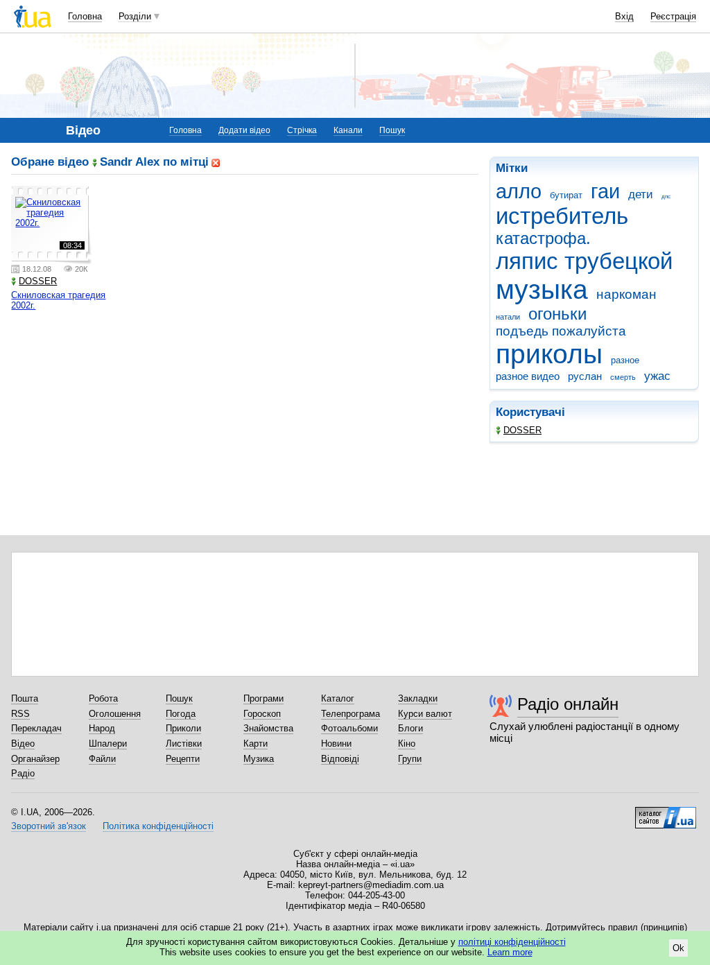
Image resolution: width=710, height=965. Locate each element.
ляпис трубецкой (584, 261)
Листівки (184, 743)
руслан (585, 376)
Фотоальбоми (349, 728)
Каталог (337, 698)
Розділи (135, 16)
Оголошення (115, 713)
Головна (85, 16)
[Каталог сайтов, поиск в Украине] (665, 812)
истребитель (562, 216)
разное (625, 360)
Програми (263, 698)
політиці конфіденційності (512, 942)
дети (640, 194)
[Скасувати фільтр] (216, 161)
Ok (678, 948)
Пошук (392, 130)
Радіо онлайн (567, 704)
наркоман (626, 294)
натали (508, 317)
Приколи (183, 728)
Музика (258, 759)
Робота (103, 698)
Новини (336, 743)
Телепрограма (350, 713)
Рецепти (183, 759)
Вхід (624, 16)
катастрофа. (543, 238)
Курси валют (425, 713)
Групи (410, 759)
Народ (102, 728)
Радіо (23, 773)
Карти (255, 743)
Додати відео (244, 130)
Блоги (410, 728)
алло (519, 191)
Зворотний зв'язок (48, 826)
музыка (542, 289)
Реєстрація (673, 16)
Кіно (406, 743)
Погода (181, 713)
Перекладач (36, 728)
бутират (566, 195)
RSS (20, 713)
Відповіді (340, 759)
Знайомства (268, 728)
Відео (23, 743)
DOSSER (522, 430)
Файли (102, 759)
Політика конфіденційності (158, 826)
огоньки (557, 314)
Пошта (24, 698)
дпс (665, 196)
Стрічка (302, 130)
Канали (348, 130)
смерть (623, 377)
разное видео (528, 376)
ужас (657, 376)
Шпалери (108, 743)
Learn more (509, 952)
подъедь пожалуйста (561, 331)
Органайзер (35, 759)
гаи (605, 191)
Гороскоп (262, 713)
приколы (549, 354)
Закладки (418, 698)
